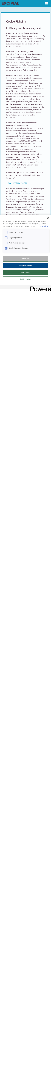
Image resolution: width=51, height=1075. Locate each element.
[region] (25, 645)
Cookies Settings (25, 279)
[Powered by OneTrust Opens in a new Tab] (40, 287)
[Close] (48, 218)
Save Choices (25, 272)
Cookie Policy (43, 226)
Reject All (25, 259)
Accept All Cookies (25, 265)
